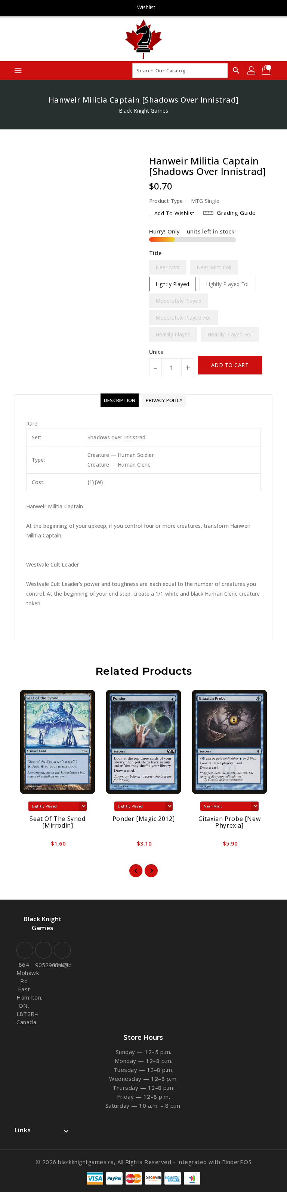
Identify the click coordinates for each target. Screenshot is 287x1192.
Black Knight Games (143, 110)
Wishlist (146, 7)
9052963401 (42, 965)
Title (155, 253)
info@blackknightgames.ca (61, 965)
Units (156, 352)
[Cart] (266, 70)
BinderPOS (237, 1162)
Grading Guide (236, 212)
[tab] (120, 400)
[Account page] (251, 70)
